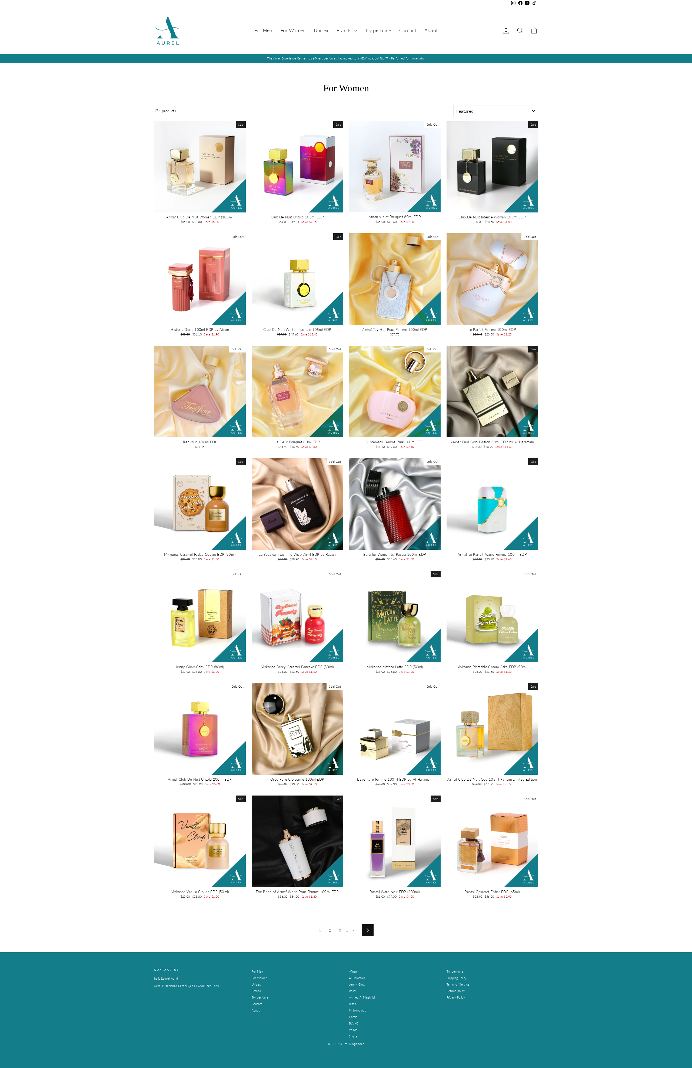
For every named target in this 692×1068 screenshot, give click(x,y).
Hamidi (353, 1017)
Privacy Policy (456, 997)
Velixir (353, 1030)
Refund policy (456, 991)
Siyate (353, 1036)
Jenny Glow (357, 984)
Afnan (353, 971)
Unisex (321, 30)
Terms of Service (458, 984)
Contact (407, 30)
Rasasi (353, 991)
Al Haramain (357, 978)
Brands (345, 30)
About (431, 30)
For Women (293, 30)
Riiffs (352, 1004)
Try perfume (378, 30)
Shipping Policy (457, 978)
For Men (263, 30)
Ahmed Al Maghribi (362, 997)
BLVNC (354, 1023)
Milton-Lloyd (357, 1010)
